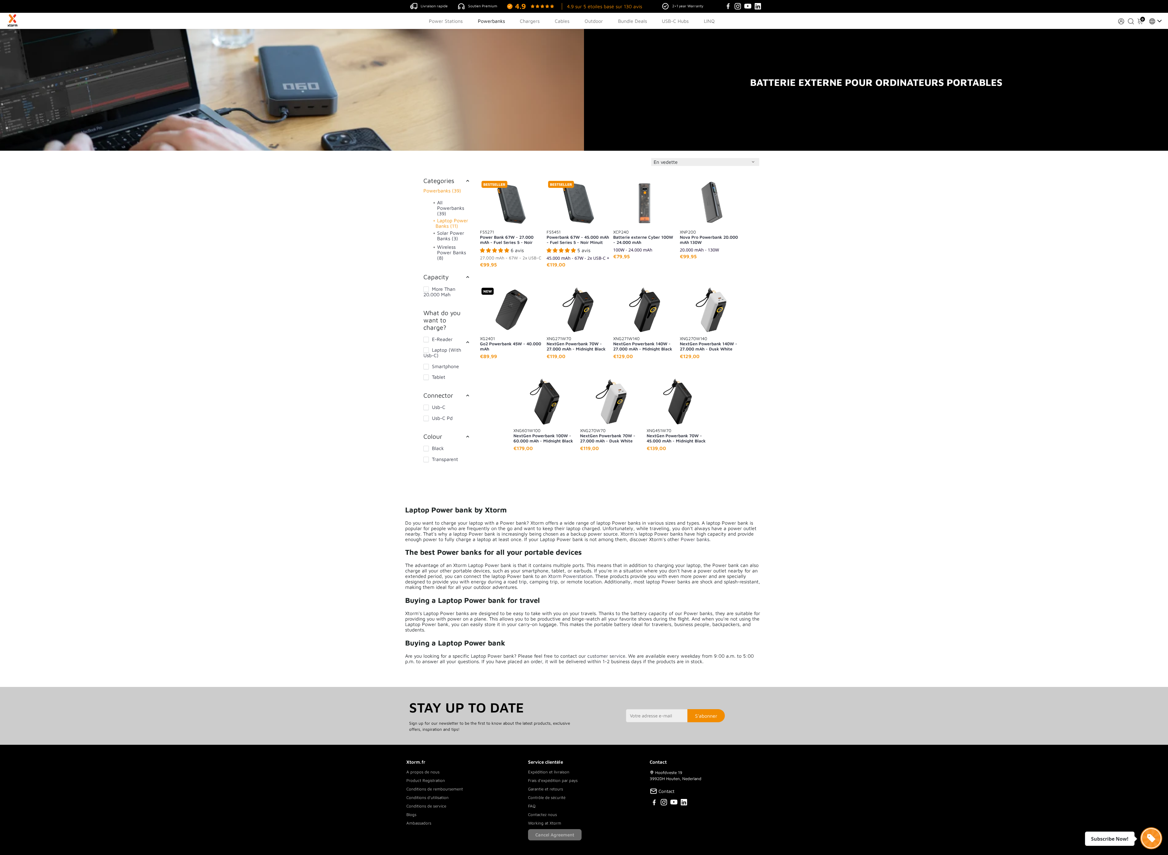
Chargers (530, 21)
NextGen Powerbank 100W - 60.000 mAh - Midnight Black (543, 435)
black (438, 448)
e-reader (442, 339)
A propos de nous (423, 771)
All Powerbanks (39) (450, 208)
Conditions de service (426, 806)
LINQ (709, 21)
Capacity (436, 276)
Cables (562, 21)
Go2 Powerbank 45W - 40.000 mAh (510, 343)
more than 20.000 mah (439, 291)
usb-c (438, 407)
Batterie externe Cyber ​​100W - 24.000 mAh (643, 237)
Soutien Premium (482, 6)
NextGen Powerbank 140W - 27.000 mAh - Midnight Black (642, 343)
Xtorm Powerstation (570, 576)
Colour (432, 436)
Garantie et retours (545, 788)
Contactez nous (542, 814)
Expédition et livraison (548, 771)
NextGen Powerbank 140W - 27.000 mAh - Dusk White (708, 343)
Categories (438, 180)
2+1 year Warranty (687, 6)
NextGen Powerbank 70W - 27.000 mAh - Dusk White (607, 435)
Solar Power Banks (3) (450, 235)
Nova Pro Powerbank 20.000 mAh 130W (709, 237)
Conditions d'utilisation (427, 797)
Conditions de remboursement (434, 788)
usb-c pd (442, 418)
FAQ (532, 806)
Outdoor (594, 21)
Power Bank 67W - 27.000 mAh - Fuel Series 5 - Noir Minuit (507, 237)
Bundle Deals (632, 21)
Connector (438, 395)
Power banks (695, 539)
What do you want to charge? (442, 320)
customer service (606, 656)
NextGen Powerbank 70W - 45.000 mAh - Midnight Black (676, 435)
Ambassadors (418, 823)
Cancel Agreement (554, 834)
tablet (438, 377)
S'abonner (706, 716)
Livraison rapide (434, 6)
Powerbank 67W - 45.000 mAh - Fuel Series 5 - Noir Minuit (578, 237)
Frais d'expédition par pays (553, 780)
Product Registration (425, 780)
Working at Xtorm (544, 823)
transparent (445, 459)
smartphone (445, 366)
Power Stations (446, 21)
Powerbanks (491, 21)
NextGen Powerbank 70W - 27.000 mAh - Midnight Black (576, 343)
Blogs (411, 814)
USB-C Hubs (675, 21)
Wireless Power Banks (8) (451, 252)
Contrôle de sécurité (546, 797)
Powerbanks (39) (442, 190)
